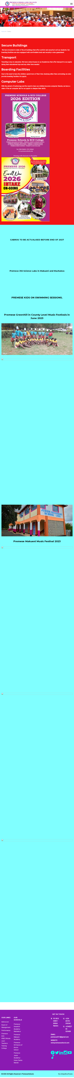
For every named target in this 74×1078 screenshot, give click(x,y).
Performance (5, 1030)
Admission (5, 1022)
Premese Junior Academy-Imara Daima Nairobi (18, 1058)
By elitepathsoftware (65, 1074)
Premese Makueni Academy (17, 1037)
